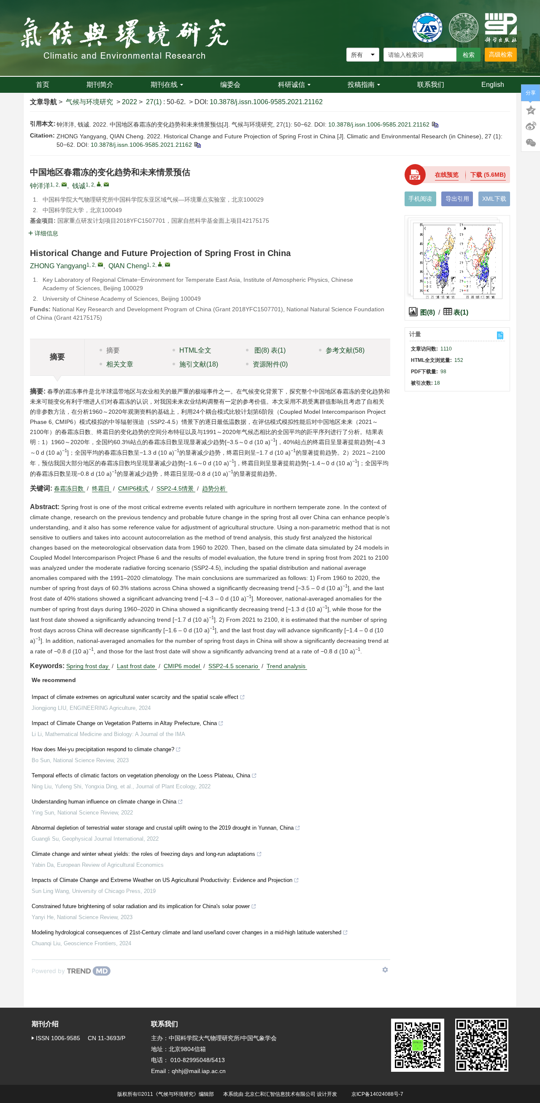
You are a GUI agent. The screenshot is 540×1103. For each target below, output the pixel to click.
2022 (129, 101)
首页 (42, 84)
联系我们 (430, 84)
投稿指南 (361, 84)
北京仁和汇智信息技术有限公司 (280, 1094)
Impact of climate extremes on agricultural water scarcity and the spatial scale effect (135, 697)
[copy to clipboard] (197, 144)
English (492, 84)
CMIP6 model (183, 666)
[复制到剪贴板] (434, 124)
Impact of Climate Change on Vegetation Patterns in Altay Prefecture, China (124, 723)
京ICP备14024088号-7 (377, 1094)
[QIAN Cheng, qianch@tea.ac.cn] (160, 264)
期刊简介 (99, 84)
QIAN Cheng (127, 266)
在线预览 (447, 174)
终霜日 (101, 488)
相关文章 (119, 364)
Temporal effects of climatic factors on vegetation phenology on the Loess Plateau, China (141, 775)
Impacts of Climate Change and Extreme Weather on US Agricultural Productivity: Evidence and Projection (162, 880)
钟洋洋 (40, 185)
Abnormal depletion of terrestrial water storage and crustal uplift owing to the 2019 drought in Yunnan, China (163, 828)
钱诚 (79, 185)
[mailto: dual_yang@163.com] (100, 264)
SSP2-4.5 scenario (234, 666)
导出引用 (457, 198)
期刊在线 (164, 84)
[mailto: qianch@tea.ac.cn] (167, 264)
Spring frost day (88, 666)
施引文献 (198, 364)
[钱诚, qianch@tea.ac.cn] (99, 183)
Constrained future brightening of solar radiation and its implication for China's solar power (141, 906)
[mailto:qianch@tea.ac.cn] (106, 184)
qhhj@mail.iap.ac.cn (199, 1071)
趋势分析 (214, 488)
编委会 (230, 84)
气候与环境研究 (89, 101)
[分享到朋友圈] (530, 143)
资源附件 (270, 364)
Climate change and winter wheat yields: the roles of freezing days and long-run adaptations (143, 854)
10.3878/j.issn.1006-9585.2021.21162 (266, 101)
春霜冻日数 (69, 488)
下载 (488, 174)
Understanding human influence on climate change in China (104, 801)
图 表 (269, 350)
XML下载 (494, 198)
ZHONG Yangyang (58, 266)
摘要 (113, 350)
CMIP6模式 (134, 488)
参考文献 (345, 350)
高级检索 (501, 54)
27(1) (154, 101)
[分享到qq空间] (530, 109)
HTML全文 (195, 350)
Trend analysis (287, 666)
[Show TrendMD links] (385, 969)
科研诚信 (291, 84)
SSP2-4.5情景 (176, 488)
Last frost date (137, 666)
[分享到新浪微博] (530, 126)
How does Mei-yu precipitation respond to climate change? (103, 749)
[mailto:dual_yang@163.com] (64, 184)
